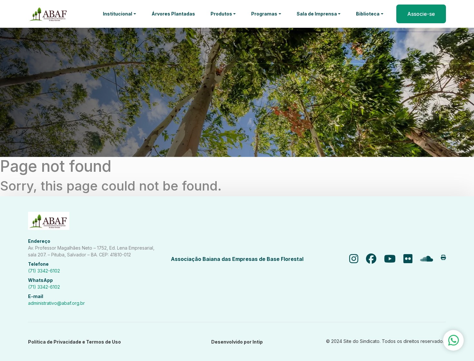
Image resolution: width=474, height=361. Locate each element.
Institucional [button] (117, 13)
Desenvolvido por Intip (237, 342)
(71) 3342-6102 (44, 270)
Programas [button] (264, 13)
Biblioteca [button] (368, 13)
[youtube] (390, 258)
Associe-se (421, 14)
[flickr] (407, 258)
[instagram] (353, 258)
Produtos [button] (221, 13)
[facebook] (371, 258)
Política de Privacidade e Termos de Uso (74, 342)
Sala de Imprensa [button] (317, 13)
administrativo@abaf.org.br (56, 303)
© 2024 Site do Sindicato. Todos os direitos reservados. (386, 341)
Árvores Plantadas (173, 13)
